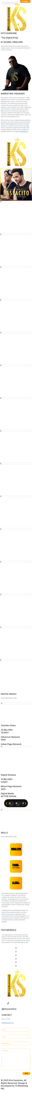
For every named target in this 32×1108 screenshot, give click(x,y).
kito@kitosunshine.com (8, 1022)
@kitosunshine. (24, 131)
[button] (9, 3)
